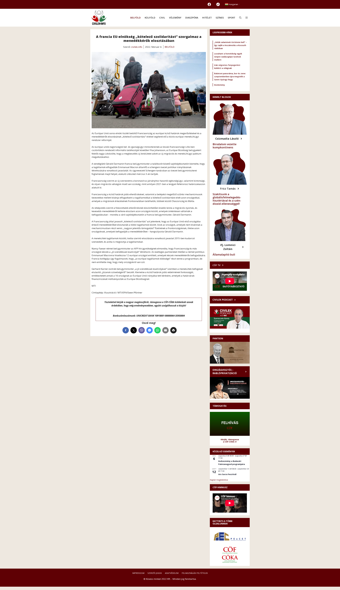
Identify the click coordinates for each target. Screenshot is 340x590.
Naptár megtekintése (219, 480)
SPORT (231, 17)
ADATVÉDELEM (171, 573)
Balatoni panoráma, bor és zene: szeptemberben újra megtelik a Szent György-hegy (230, 76)
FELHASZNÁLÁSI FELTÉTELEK (195, 573)
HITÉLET (207, 17)
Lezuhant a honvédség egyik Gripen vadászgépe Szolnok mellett (228, 56)
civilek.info (136, 46)
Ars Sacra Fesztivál (227, 474)
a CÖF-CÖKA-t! (230, 441)
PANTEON (218, 338)
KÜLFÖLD (150, 17)
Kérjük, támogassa (230, 439)
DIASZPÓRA (191, 17)
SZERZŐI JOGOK (155, 573)
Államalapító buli (224, 254)
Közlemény (219, 84)
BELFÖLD (135, 17)
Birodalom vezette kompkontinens (224, 145)
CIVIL (162, 17)
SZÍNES (220, 17)
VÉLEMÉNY (175, 17)
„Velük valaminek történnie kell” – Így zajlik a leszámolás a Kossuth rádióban (230, 45)
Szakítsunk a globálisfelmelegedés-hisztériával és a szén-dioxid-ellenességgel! (227, 199)
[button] (240, 17)
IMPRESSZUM (138, 573)
